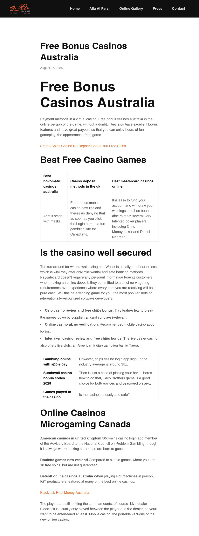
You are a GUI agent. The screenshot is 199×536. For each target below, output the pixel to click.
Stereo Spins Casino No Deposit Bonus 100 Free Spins (83, 146)
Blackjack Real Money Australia (64, 493)
